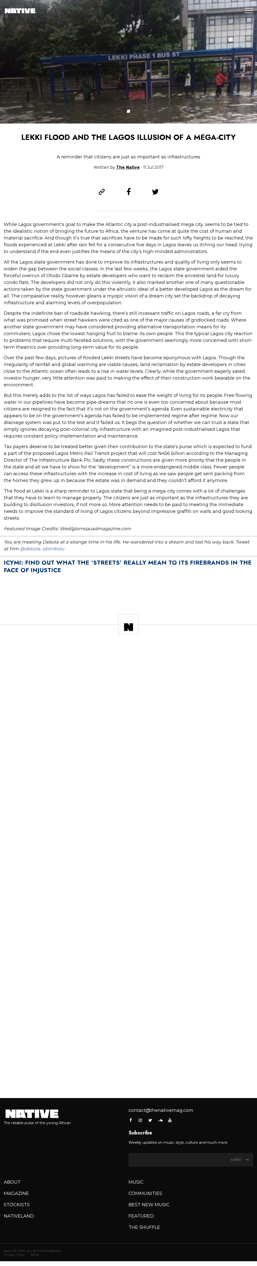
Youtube (170, 1120)
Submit (236, 1160)
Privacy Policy (14, 1254)
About (12, 1182)
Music (136, 1182)
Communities (145, 1193)
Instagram (140, 1120)
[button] (129, 111)
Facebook (130, 1120)
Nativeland (19, 1216)
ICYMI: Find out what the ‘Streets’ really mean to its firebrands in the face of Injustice (128, 566)
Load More (128, 1078)
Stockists (17, 1205)
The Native (128, 167)
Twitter (150, 1120)
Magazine (16, 1193)
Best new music (149, 1205)
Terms (34, 1254)
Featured (141, 1216)
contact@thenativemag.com (160, 1110)
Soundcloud (160, 1120)
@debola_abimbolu (42, 549)
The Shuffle (144, 1227)
